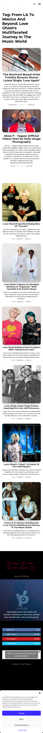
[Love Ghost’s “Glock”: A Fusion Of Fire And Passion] (21, 443)
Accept (21, 713)
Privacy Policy (22, 730)
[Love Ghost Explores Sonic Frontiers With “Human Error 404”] (21, 326)
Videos (12, 166)
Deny (21, 719)
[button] (40, 693)
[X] (32, 568)
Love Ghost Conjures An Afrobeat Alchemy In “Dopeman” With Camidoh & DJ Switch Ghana (21, 286)
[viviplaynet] (13, 4)
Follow (36, 634)
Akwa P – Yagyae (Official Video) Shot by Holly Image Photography (21, 138)
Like (38, 630)
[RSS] (21, 568)
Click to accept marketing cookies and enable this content (21, 654)
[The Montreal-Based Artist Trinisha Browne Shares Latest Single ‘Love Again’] (21, 59)
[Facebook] (9, 563)
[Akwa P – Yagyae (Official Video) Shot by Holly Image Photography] (21, 120)
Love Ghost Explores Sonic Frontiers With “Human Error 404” (21, 348)
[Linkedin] (8, 568)
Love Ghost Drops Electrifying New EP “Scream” (21, 225)
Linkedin (14, 568)
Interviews (13, 104)
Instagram (30, 563)
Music (14, 238)
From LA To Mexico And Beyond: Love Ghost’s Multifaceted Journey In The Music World (21, 525)
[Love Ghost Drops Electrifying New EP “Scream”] (21, 202)
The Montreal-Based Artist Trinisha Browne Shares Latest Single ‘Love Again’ (21, 77)
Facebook (16, 563)
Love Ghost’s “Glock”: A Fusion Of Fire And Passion (21, 465)
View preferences (21, 725)
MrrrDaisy (22, 104)
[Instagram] (23, 563)
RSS (26, 568)
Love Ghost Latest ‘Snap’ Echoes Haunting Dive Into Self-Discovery (21, 407)
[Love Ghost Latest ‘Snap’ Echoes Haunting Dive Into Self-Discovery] (21, 384)
